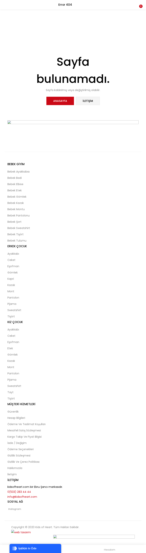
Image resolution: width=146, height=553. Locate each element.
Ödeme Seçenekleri (20, 449)
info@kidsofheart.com (22, 497)
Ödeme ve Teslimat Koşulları (26, 424)
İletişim (88, 101)
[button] (140, 2)
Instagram (14, 509)
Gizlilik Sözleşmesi (18, 455)
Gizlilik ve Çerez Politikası (23, 462)
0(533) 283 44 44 (19, 492)
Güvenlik (13, 412)
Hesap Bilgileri (16, 418)
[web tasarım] (21, 532)
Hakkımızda (14, 468)
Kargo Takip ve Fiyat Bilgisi (24, 437)
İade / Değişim (17, 443)
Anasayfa (60, 101)
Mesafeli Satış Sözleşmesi (24, 430)
